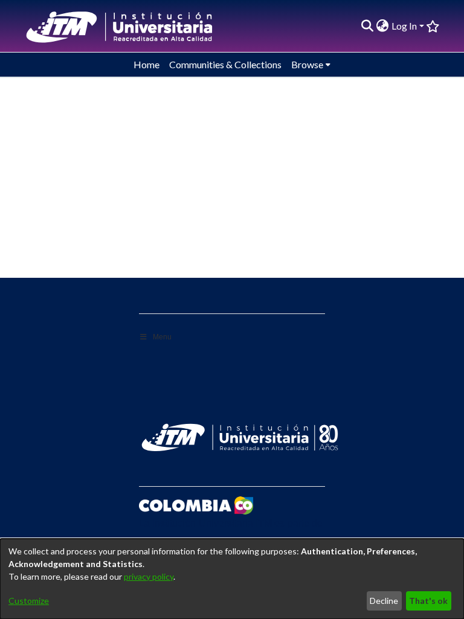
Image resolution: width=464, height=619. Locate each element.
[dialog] (232, 579)
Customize (28, 600)
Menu (162, 337)
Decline (384, 600)
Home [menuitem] (147, 64)
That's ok (428, 600)
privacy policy (148, 576)
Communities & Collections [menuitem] (225, 64)
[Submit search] (367, 26)
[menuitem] (382, 26)
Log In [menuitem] (404, 25)
